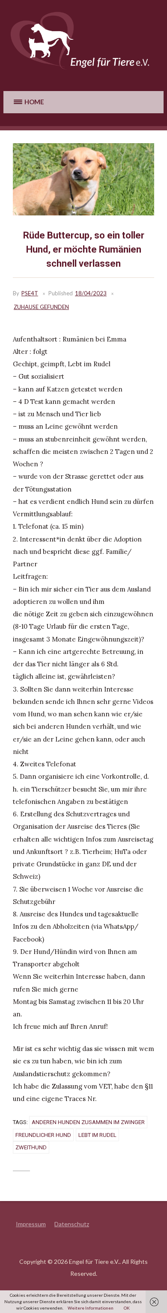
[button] (28, 102)
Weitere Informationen (90, 1307)
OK (127, 1307)
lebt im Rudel (97, 1135)
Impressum (31, 1224)
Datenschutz (71, 1224)
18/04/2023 (91, 293)
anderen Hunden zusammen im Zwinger (88, 1122)
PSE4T (29, 293)
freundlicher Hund (43, 1135)
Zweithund (31, 1147)
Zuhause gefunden (41, 306)
